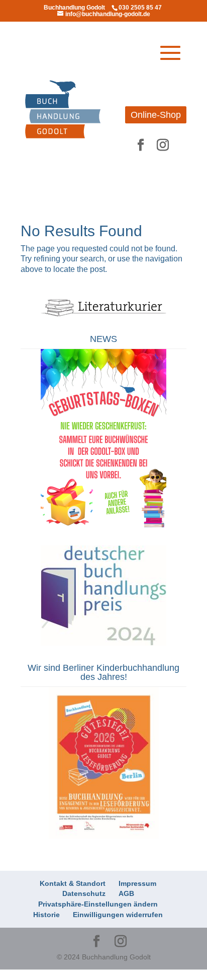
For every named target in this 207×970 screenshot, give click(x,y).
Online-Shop (156, 115)
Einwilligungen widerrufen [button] (118, 915)
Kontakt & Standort (73, 883)
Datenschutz (84, 893)
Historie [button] (46, 915)
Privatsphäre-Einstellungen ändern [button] (98, 904)
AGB (126, 893)
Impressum (137, 883)
